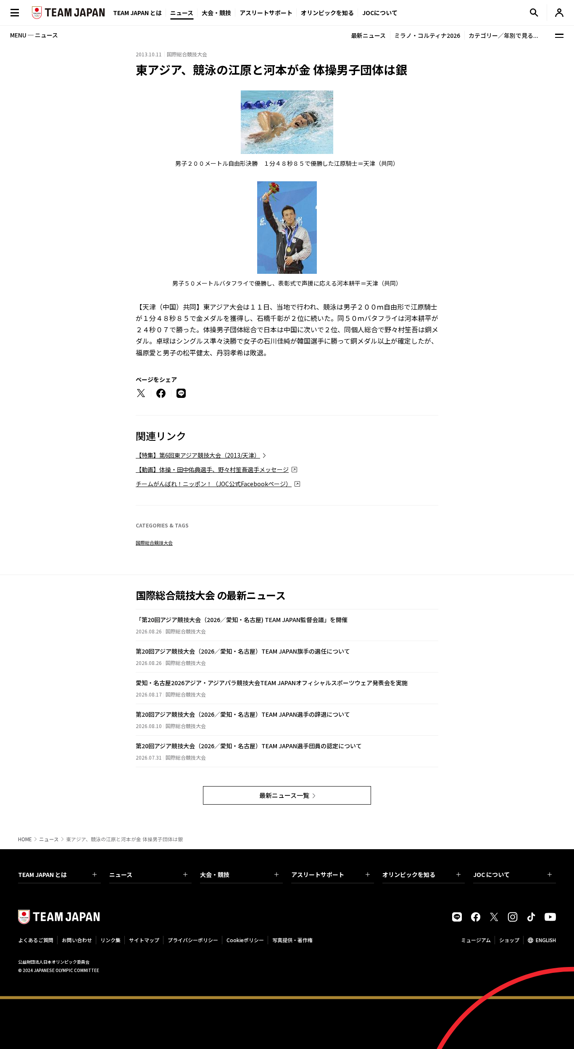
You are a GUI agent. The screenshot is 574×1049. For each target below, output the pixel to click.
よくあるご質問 (35, 939)
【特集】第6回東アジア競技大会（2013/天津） (198, 455)
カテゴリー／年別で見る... (503, 35)
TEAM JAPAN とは (42, 874)
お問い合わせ (77, 939)
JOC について (491, 874)
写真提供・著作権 (292, 939)
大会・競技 (214, 874)
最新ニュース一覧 (284, 795)
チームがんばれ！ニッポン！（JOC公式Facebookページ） (214, 483)
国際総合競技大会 (154, 542)
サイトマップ (144, 939)
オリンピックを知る (327, 12)
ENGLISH (546, 939)
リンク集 (110, 939)
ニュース (181, 12)
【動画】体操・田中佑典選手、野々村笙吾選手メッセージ (212, 469)
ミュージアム (476, 939)
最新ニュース (368, 35)
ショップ (509, 939)
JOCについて (380, 12)
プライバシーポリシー (193, 939)
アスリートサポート (266, 12)
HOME (25, 839)
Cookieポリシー (245, 939)
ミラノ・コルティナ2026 (427, 35)
